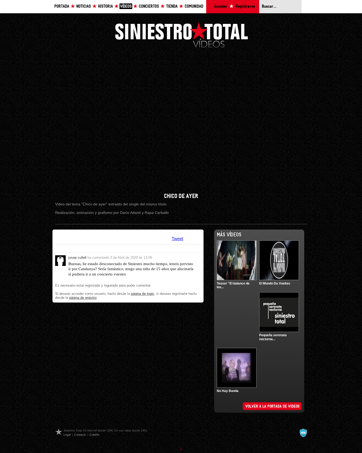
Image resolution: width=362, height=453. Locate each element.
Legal (67, 434)
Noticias (83, 6)
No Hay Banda (228, 391)
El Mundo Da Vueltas (274, 283)
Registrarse (245, 6)
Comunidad (194, 6)
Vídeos (126, 6)
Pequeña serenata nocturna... (273, 337)
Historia (105, 6)
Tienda (172, 6)
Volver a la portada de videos (272, 406)
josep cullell (77, 258)
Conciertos (149, 6)
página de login (142, 294)
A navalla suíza (303, 433)
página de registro (82, 298)
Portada (61, 6)
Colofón (94, 434)
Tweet (177, 238)
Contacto (80, 434)
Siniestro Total (181, 34)
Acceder (220, 6)
